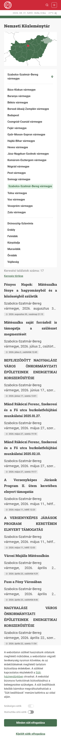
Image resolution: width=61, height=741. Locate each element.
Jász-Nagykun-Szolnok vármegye (28, 153)
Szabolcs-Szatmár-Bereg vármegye (30, 186)
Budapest (13, 115)
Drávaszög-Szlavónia (20, 223)
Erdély (11, 229)
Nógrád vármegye (18, 166)
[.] (8, 5)
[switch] (31, 706)
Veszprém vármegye (20, 206)
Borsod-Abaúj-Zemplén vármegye (28, 109)
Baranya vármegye (18, 96)
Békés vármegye (17, 102)
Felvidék (12, 236)
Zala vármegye (16, 212)
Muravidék (14, 249)
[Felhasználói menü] (54, 5)
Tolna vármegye (17, 193)
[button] (47, 5)
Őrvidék (12, 255)
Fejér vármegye (17, 128)
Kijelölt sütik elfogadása (30, 733)
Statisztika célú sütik (15, 712)
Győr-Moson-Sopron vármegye (26, 134)
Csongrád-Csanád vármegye (24, 121)
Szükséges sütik (12, 706)
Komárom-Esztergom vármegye (26, 160)
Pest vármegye (16, 173)
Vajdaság (13, 261)
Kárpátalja (13, 242)
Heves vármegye (17, 147)
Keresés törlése (13, 276)
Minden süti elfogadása (30, 722)
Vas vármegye (16, 199)
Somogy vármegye (18, 179)
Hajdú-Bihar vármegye (21, 141)
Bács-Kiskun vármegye (21, 89)
